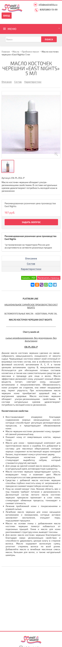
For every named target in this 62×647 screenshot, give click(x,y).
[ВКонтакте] (32, 285)
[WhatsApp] (46, 285)
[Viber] (41, 285)
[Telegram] (55, 285)
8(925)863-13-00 (49, 9)
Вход (6, 15)
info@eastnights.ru (48, 4)
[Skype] (50, 285)
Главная (6, 51)
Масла (15, 51)
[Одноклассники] (37, 285)
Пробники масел (30, 51)
